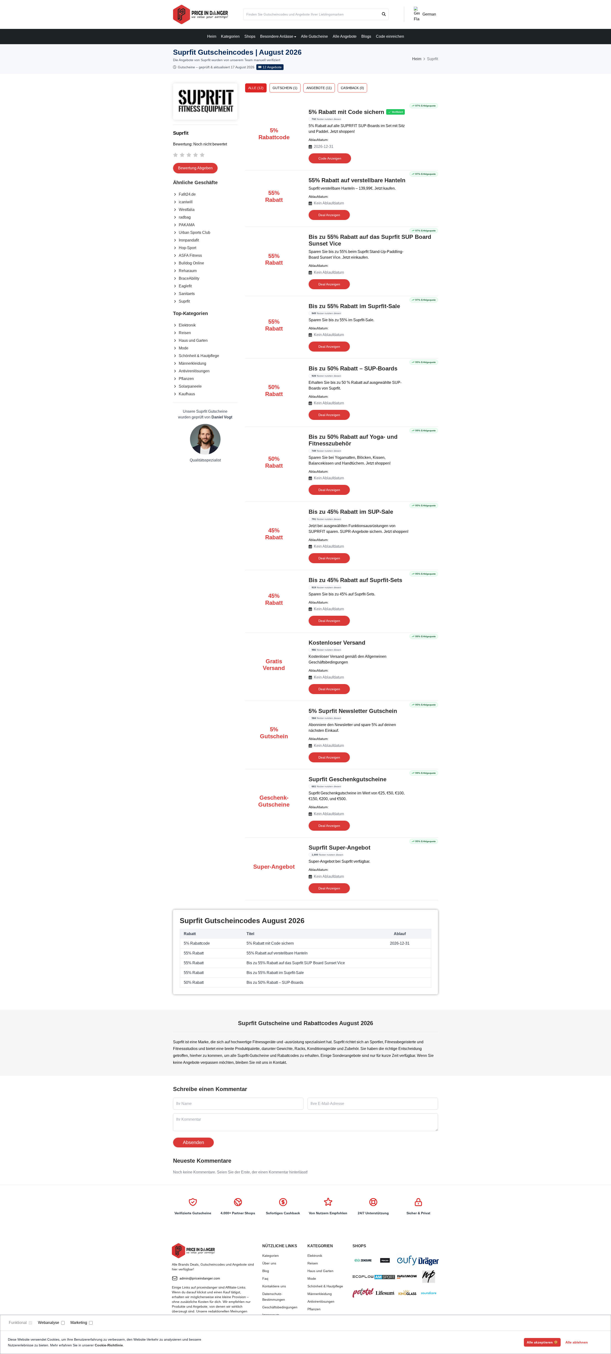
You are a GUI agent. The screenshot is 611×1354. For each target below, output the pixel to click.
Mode (183, 348)
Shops (249, 36)
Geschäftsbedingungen (279, 1307)
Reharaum (188, 271)
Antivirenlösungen (194, 371)
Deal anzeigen (329, 215)
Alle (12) (255, 88)
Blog (265, 1271)
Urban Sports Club (194, 232)
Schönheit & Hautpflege (199, 356)
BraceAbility (189, 278)
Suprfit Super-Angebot (339, 847)
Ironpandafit (189, 240)
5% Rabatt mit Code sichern (346, 112)
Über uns (269, 1263)
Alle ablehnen (576, 1342)
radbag (185, 217)
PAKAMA (187, 225)
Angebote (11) (319, 88)
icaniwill (186, 202)
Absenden (193, 1142)
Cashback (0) (352, 88)
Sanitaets (187, 294)
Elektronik (187, 325)
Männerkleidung (192, 363)
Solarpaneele (190, 386)
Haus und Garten (193, 340)
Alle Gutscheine (314, 36)
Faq (265, 1278)
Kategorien (230, 36)
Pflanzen (186, 379)
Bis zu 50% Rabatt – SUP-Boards (353, 368)
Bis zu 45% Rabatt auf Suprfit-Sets (355, 580)
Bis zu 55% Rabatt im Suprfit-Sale (354, 306)
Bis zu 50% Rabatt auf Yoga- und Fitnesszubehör (353, 440)
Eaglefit (185, 286)
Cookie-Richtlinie (109, 1345)
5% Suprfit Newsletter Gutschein (353, 711)
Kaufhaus (187, 394)
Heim (211, 36)
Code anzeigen (329, 158)
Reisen (185, 333)
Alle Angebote (345, 36)
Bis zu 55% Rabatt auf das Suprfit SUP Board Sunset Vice (370, 240)
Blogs (366, 36)
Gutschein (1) (285, 88)
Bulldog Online (191, 263)
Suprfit (184, 301)
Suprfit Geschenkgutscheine (347, 779)
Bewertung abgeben (195, 168)
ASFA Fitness (190, 255)
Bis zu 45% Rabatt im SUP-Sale (351, 511)
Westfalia (187, 210)
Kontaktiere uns (274, 1286)
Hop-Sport (187, 248)
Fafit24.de (187, 194)
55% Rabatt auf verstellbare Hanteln (357, 180)
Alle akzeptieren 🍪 (542, 1342)
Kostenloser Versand (337, 642)
